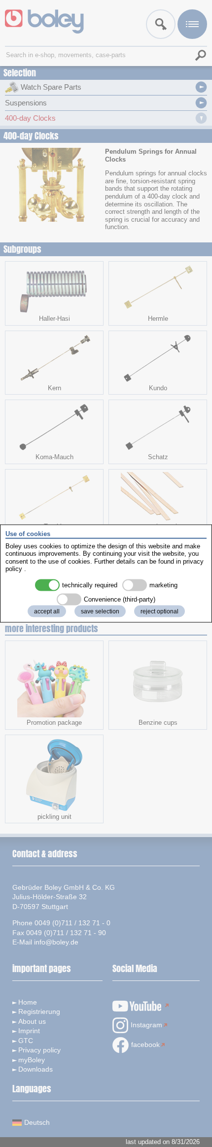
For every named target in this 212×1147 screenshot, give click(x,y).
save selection (100, 610)
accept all (47, 610)
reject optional (159, 610)
